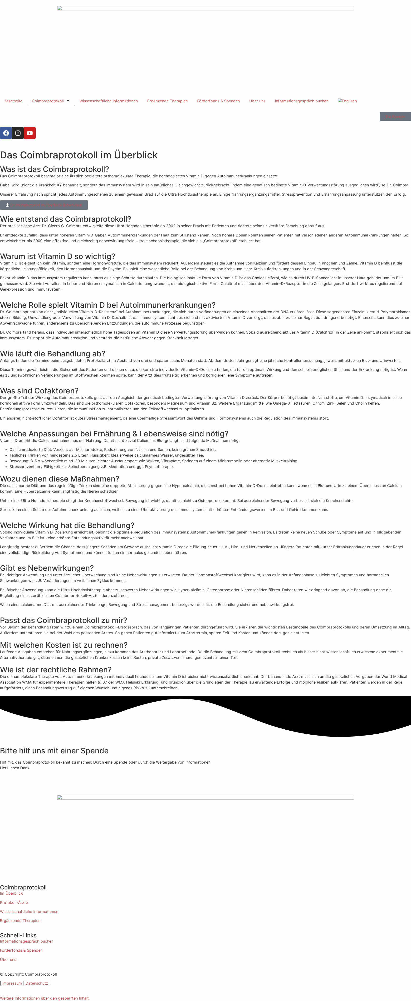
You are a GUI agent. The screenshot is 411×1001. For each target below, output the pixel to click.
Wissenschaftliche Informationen (108, 101)
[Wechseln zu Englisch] (347, 100)
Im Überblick (11, 893)
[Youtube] (30, 133)
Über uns (257, 101)
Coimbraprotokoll (48, 101)
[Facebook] (6, 133)
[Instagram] (18, 133)
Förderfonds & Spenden (218, 101)
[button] (45, 998)
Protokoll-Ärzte (14, 902)
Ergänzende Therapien (167, 101)
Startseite (13, 101)
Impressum (12, 983)
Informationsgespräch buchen (301, 101)
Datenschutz (36, 983)
